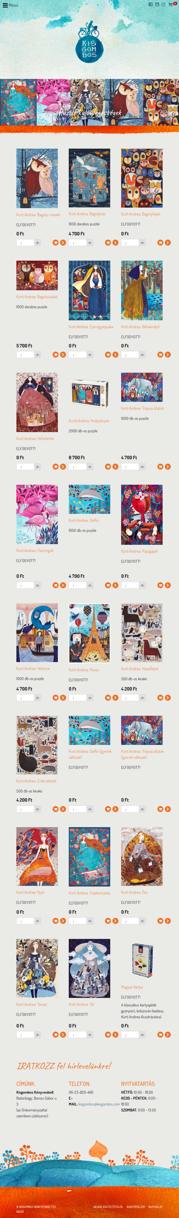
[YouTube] (158, 4)
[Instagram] (164, 4)
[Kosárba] (55, 239)
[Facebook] (152, 4)
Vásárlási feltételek (108, 1207)
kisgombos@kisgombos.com (99, 1104)
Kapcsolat (155, 1207)
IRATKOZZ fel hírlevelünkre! (63, 1066)
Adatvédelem (136, 1207)
